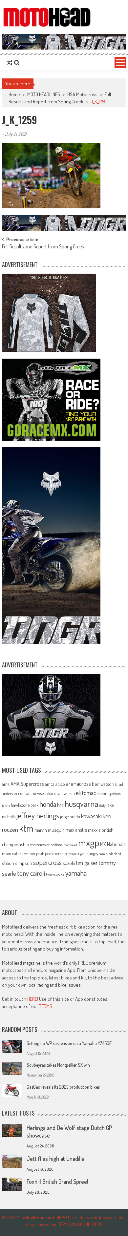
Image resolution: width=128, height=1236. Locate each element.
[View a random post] (9, 62)
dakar (49, 793)
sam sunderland (110, 853)
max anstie (76, 830)
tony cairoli (31, 873)
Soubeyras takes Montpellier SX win (58, 1065)
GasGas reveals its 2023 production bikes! (63, 1087)
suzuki (69, 863)
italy (102, 805)
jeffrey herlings (37, 815)
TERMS (45, 1006)
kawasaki (91, 816)
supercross (47, 862)
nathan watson (23, 853)
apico (60, 784)
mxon (6, 853)
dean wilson (64, 793)
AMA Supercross (27, 783)
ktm (26, 828)
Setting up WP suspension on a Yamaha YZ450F (69, 1043)
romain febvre (66, 853)
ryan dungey (88, 853)
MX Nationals (112, 844)
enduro (103, 793)
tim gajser (87, 862)
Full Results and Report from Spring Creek (43, 247)
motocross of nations (46, 844)
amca (49, 784)
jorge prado (70, 816)
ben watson (103, 784)
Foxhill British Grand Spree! (57, 1181)
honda (47, 804)
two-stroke (55, 874)
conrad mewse (31, 793)
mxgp (88, 842)
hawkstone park (24, 805)
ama (6, 784)
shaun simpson (17, 863)
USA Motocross (82, 94)
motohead (70, 845)
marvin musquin (49, 830)
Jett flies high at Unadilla (55, 1158)
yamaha (76, 872)
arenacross (78, 783)
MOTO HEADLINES (43, 94)
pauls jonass (45, 853)
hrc (60, 805)
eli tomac (86, 792)
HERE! (32, 999)
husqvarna (81, 803)
